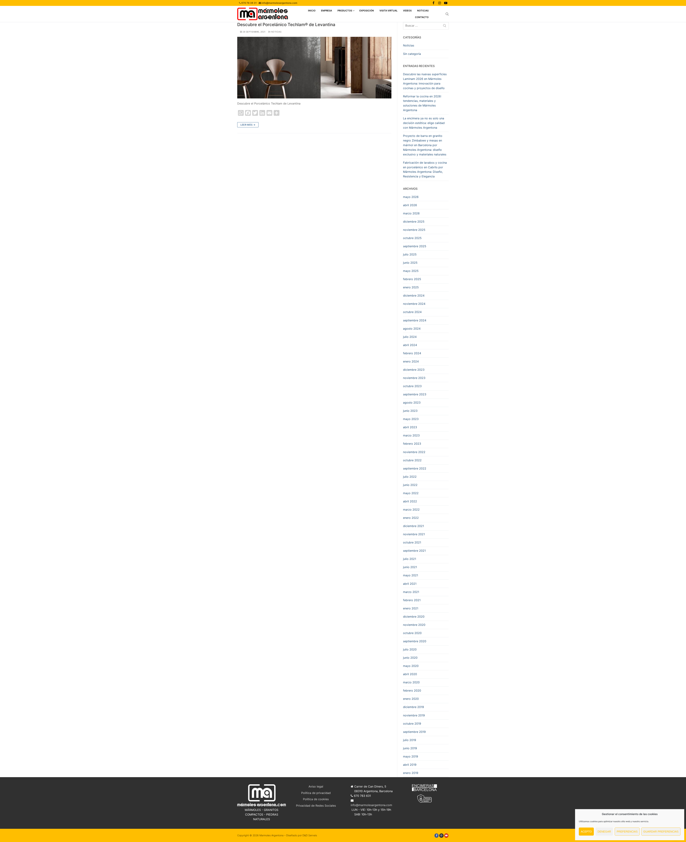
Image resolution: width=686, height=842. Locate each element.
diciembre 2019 (413, 707)
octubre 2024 (412, 312)
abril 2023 (410, 427)
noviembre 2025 (414, 230)
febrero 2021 (412, 600)
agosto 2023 (412, 402)
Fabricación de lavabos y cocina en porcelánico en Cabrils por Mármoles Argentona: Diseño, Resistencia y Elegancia (425, 169)
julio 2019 (409, 740)
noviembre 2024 (414, 303)
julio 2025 (410, 254)
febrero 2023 (412, 443)
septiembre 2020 (414, 641)
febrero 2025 (412, 279)
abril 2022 (410, 501)
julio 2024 (410, 337)
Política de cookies (316, 799)
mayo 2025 (411, 271)
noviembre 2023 (414, 378)
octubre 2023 (412, 386)
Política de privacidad (316, 793)
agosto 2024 (412, 328)
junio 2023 (410, 411)
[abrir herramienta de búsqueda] (447, 14)
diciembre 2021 (413, 526)
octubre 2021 (412, 542)
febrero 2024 (412, 353)
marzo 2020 (411, 682)
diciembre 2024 (413, 295)
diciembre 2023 (413, 369)
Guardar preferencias (660, 831)
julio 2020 (410, 649)
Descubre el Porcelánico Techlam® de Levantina (286, 24)
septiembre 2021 (414, 550)
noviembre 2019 (414, 715)
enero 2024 (411, 361)
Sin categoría (412, 54)
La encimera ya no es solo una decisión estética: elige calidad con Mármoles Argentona (424, 122)
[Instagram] (439, 3)
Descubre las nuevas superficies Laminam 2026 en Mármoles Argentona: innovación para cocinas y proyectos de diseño (425, 81)
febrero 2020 (412, 690)
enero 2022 (411, 518)
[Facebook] (433, 3)
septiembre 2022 (414, 468)
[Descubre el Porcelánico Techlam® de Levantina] (314, 67)
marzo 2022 (411, 509)
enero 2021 (410, 608)
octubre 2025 (412, 238)
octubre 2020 (412, 633)
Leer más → (247, 124)
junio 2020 (410, 657)
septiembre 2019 (414, 732)
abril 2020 (410, 674)
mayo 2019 (410, 756)
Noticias (276, 32)
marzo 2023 (411, 435)
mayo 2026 (411, 197)
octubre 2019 (412, 723)
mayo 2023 (411, 419)
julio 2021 (409, 559)
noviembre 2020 (414, 625)
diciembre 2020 (413, 616)
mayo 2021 (410, 575)
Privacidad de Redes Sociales (316, 805)
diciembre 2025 (413, 221)
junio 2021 (410, 567)
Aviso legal (316, 786)
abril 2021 (409, 583)
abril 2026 (410, 205)
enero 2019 (410, 773)
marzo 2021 (411, 592)
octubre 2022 (412, 460)
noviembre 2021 (414, 534)
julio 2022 (410, 476)
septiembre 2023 (414, 394)
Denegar (604, 831)
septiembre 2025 (414, 246)
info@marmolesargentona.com (371, 805)
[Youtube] (446, 3)
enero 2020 (411, 699)
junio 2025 (410, 262)
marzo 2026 (411, 213)
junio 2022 (410, 485)
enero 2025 (411, 287)
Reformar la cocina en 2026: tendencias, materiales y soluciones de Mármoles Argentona (422, 103)
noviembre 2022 (414, 452)
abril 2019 (409, 764)
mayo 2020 (411, 666)
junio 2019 (410, 748)
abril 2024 (410, 345)
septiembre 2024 (414, 320)
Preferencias (627, 831)
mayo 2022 (411, 493)
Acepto (586, 831)
